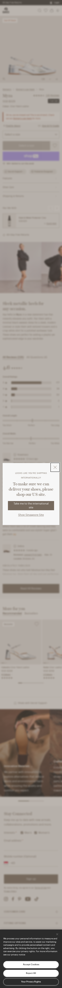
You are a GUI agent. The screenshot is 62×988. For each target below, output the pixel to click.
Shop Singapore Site (31, 515)
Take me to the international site (31, 505)
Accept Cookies (31, 964)
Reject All (31, 973)
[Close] (57, 934)
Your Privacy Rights (31, 982)
